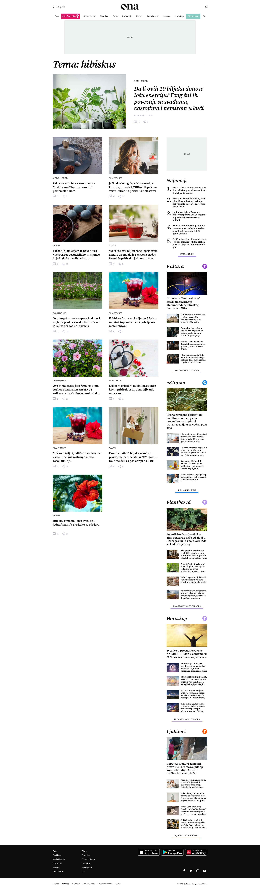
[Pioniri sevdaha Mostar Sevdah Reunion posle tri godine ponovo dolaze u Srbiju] (173, 345)
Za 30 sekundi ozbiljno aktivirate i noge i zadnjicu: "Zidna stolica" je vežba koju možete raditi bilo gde (187, 243)
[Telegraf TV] (204, 870)
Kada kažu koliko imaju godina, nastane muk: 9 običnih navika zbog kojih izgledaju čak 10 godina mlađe (186, 229)
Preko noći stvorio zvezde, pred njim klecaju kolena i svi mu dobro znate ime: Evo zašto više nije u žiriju (186, 202)
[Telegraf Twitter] (191, 870)
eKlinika (176, 382)
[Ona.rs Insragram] (197, 870)
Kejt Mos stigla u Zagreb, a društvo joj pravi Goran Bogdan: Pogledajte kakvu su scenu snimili (186, 216)
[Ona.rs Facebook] (184, 870)
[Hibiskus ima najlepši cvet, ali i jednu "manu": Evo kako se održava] (77, 493)
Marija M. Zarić (146, 115)
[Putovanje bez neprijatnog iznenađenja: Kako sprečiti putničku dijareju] (173, 478)
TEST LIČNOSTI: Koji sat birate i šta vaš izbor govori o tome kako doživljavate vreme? (186, 190)
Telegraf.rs (60, 7)
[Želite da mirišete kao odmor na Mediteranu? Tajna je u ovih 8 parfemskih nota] (77, 155)
